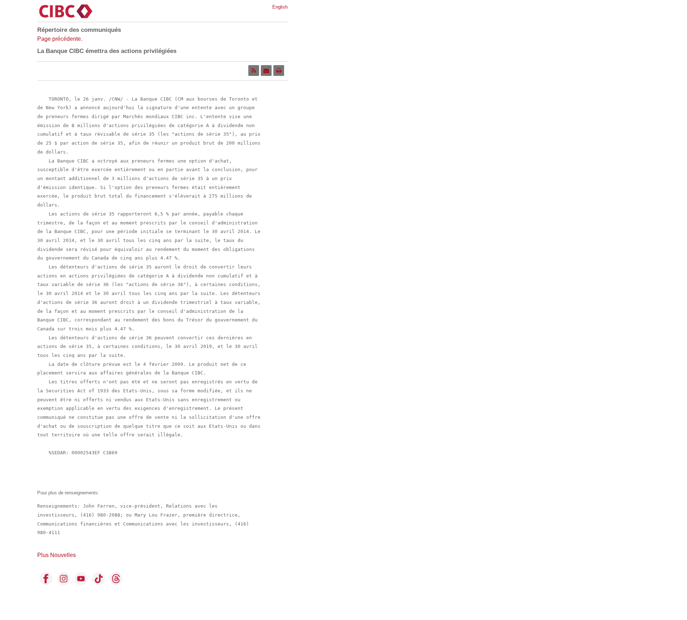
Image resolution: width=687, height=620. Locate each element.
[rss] (253, 70)
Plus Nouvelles (56, 555)
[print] (278, 70)
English (280, 7)
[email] (266, 70)
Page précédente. (59, 39)
